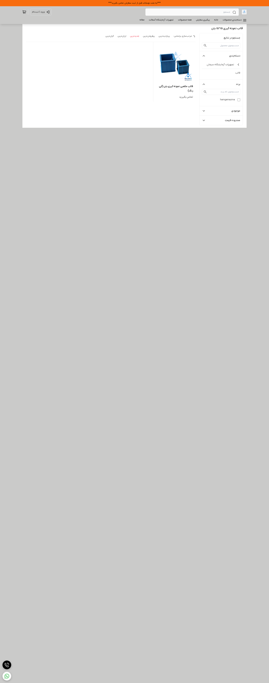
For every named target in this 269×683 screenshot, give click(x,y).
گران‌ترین (109, 36)
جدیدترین (134, 36)
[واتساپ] (6, 676)
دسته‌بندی (234, 55)
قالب (237, 72)
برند (238, 84)
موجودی (235, 110)
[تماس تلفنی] (6, 665)
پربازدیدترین (164, 36)
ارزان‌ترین (122, 36)
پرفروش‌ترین (149, 36)
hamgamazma (227, 99)
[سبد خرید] (24, 12)
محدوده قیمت (232, 120)
